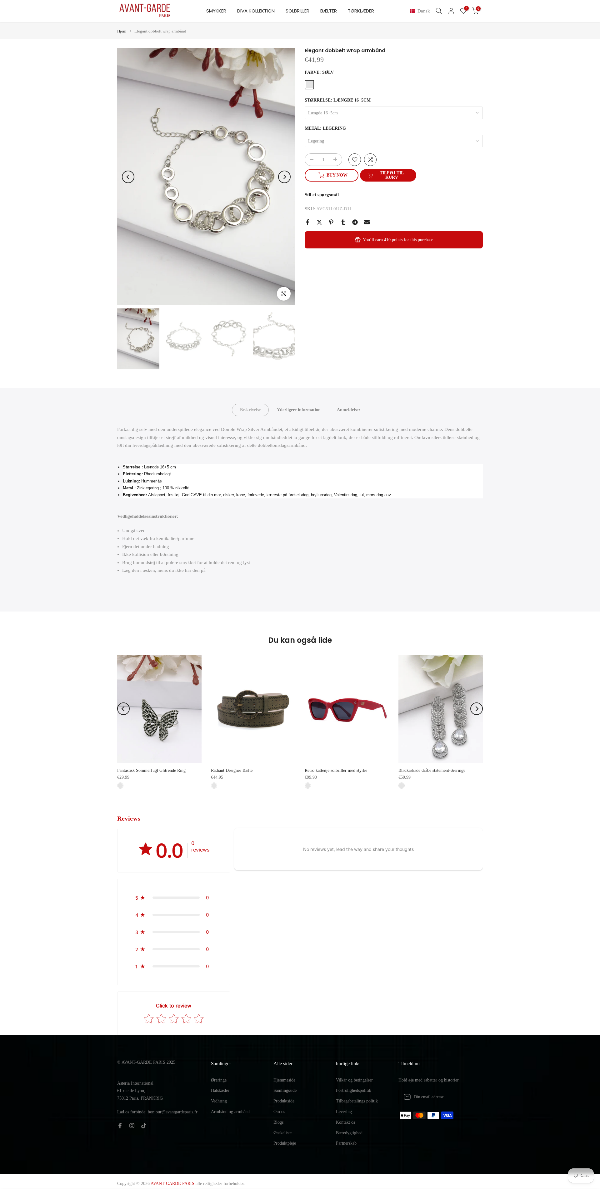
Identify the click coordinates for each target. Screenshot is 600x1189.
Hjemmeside (284, 1080)
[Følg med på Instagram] (132, 1125)
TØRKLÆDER (361, 10)
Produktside (283, 1101)
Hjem (121, 31)
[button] (421, 11)
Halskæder (220, 1090)
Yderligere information (299, 409)
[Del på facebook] (307, 222)
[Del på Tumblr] (343, 222)
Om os (279, 1111)
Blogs (278, 1122)
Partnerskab (346, 1143)
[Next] (284, 177)
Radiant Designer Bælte (231, 770)
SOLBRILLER (297, 10)
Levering (344, 1111)
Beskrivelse (250, 409)
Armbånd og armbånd (230, 1111)
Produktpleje (284, 1143)
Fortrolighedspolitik (353, 1090)
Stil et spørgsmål (322, 194)
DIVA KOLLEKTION (256, 10)
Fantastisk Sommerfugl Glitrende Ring (151, 770)
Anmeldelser (348, 409)
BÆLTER (328, 10)
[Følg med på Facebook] (120, 1125)
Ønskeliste (282, 1133)
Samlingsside (285, 1090)
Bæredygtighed (349, 1133)
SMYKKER (216, 10)
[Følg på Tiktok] (144, 1125)
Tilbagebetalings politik (357, 1101)
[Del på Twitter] (319, 222)
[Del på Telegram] (355, 222)
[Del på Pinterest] (331, 222)
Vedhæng (219, 1101)
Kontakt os (345, 1122)
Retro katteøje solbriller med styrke (336, 770)
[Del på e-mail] (367, 222)
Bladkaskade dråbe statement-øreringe (431, 770)
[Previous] (128, 177)
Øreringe (219, 1080)
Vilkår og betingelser (354, 1080)
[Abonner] (471, 1097)
